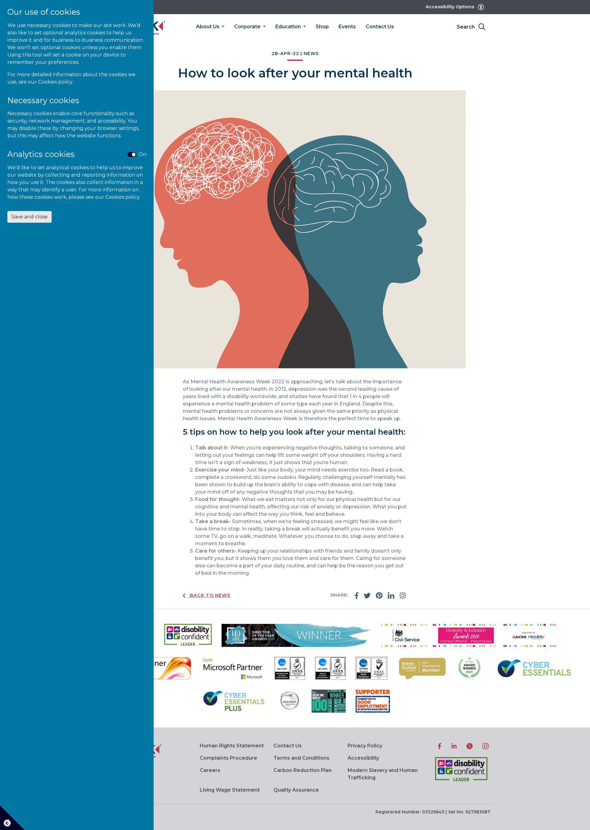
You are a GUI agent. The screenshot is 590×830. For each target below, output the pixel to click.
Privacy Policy (365, 746)
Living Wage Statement (230, 790)
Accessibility (363, 758)
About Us (208, 26)
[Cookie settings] (12, 817)
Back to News (210, 595)
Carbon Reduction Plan (302, 770)
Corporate (248, 26)
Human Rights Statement (232, 746)
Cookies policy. (122, 197)
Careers (210, 770)
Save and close (29, 217)
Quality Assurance (296, 790)
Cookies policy (55, 82)
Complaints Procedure (228, 758)
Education (288, 26)
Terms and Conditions (301, 758)
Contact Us (380, 26)
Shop (322, 26)
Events (347, 26)
